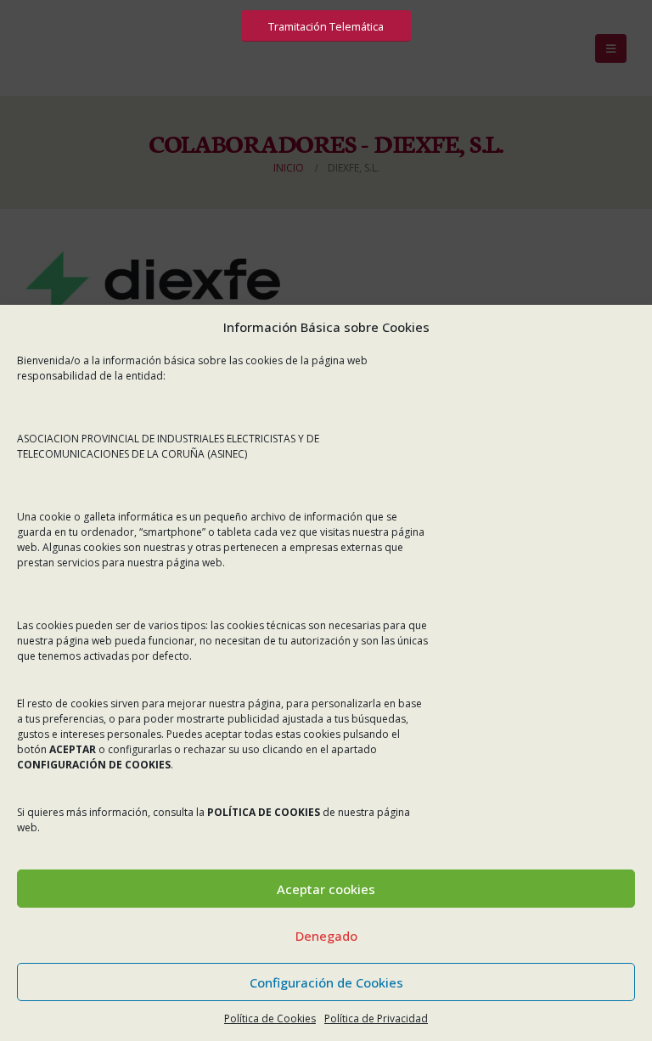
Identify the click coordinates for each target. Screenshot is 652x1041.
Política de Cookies (270, 1018)
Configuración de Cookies (326, 982)
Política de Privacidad (376, 1018)
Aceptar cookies (326, 889)
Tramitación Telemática (326, 26)
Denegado (326, 935)
